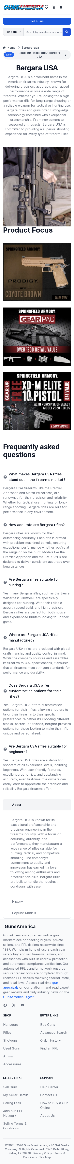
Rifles (7, 1032)
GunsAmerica (20, 926)
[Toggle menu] (68, 7)
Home (11, 47)
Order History (50, 1040)
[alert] (37, 55)
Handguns (11, 1025)
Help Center (49, 1087)
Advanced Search (53, 1032)
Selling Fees (12, 1103)
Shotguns (10, 1040)
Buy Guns (47, 1025)
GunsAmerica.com (35, 1145)
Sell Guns (37, 21)
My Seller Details (15, 1095)
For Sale (11, 31)
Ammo (8, 1056)
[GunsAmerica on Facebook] (5, 1005)
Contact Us (48, 1095)
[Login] (61, 7)
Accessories (12, 1064)
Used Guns (11, 1048)
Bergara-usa (30, 47)
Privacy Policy (43, 1153)
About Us (47, 1116)
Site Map (45, 1157)
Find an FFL (49, 1048)
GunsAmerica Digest (18, 997)
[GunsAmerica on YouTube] (22, 1005)
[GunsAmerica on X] (14, 1005)
